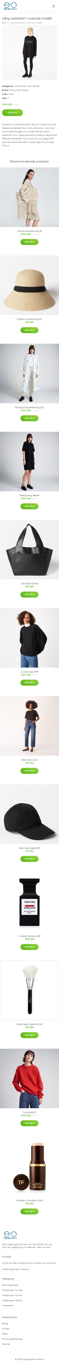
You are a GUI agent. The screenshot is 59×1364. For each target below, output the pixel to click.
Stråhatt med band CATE (29, 319)
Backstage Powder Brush (29, 1024)
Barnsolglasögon (10, 1285)
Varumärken (20, 86)
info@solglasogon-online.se (15, 1269)
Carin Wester (33, 86)
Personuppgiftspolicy (12, 1339)
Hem (4, 22)
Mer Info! (12, 112)
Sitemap (6, 1344)
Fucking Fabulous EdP (30, 936)
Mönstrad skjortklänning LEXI (29, 407)
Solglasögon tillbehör (12, 1300)
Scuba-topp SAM (29, 671)
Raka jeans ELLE (29, 759)
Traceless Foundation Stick (29, 1200)
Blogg (5, 1323)
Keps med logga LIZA (29, 848)
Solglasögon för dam (12, 1290)
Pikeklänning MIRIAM (29, 495)
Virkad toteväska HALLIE (29, 231)
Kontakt (6, 1328)
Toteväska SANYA (29, 583)
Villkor (5, 1333)
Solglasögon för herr (12, 1295)
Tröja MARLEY (29, 1112)
